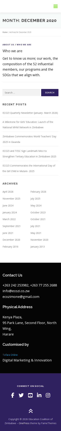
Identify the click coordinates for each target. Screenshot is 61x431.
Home (5, 32)
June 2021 (8, 233)
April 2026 (8, 191)
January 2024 (10, 212)
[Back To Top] (31, 411)
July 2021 (35, 226)
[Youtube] (30, 395)
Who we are (24, 44)
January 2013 (37, 246)
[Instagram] (48, 395)
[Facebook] (12, 395)
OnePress (24, 423)
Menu (55, 6)
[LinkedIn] (39, 395)
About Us (8, 44)
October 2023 (38, 212)
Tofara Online (10, 354)
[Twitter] (21, 395)
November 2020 (39, 239)
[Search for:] (21, 92)
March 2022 (9, 219)
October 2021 (38, 219)
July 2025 (35, 198)
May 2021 (35, 233)
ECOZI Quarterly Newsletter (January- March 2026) (30, 112)
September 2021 (12, 226)
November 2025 (11, 198)
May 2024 (35, 205)
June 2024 (8, 205)
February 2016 (10, 246)
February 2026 (38, 191)
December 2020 (11, 239)
